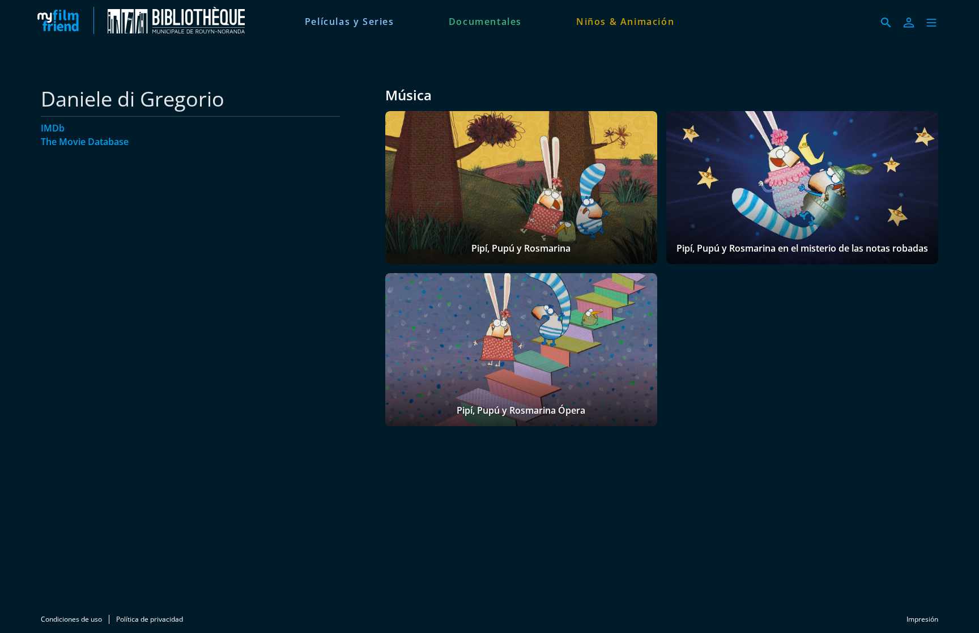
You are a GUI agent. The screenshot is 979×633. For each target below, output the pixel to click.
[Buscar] (886, 22)
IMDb (53, 128)
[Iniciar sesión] (908, 22)
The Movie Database (85, 141)
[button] (931, 22)
